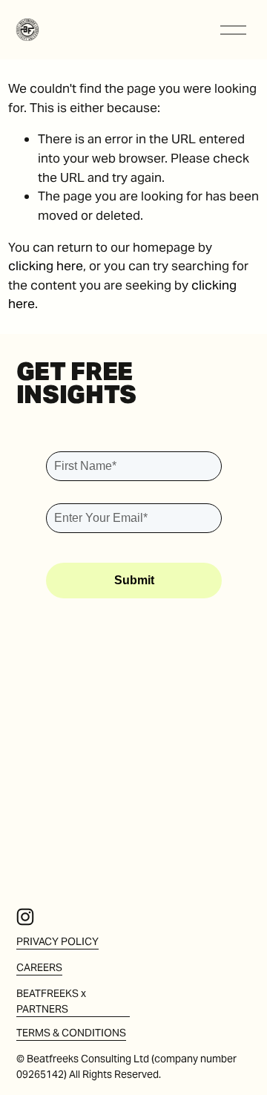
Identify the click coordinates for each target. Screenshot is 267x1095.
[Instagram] (25, 917)
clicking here (45, 266)
